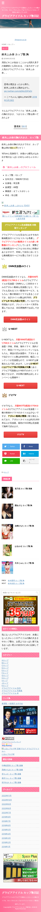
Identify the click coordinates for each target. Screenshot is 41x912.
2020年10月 (7, 800)
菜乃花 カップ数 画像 (23, 488)
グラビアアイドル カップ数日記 (20, 15)
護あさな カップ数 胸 (23, 505)
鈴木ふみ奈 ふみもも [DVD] (17, 205)
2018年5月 (6, 829)
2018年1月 (6, 846)
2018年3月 (6, 838)
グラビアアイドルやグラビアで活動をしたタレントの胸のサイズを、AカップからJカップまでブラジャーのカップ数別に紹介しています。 (20, 900)
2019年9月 (6, 817)
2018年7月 (6, 821)
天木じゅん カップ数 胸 (24, 563)
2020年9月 (6, 804)
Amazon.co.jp (20, 39)
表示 (24, 126)
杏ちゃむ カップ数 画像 (11, 774)
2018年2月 (6, 842)
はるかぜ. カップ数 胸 (24, 546)
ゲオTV (20, 434)
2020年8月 (6, 808)
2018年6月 (6, 825)
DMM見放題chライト (21, 319)
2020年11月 (7, 795)
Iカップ (6, 472)
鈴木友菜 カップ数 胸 (16, 583)
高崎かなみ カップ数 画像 (12, 770)
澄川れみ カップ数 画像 (11, 782)
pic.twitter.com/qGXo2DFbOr (18, 91)
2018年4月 (6, 834)
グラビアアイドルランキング (11, 742)
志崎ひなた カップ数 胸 (24, 526)
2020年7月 (6, 812)
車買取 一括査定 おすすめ (12, 703)
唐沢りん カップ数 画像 (11, 778)
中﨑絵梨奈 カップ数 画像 (12, 765)
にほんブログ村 (8, 754)
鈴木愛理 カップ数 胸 (16, 580)
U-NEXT (20, 385)
